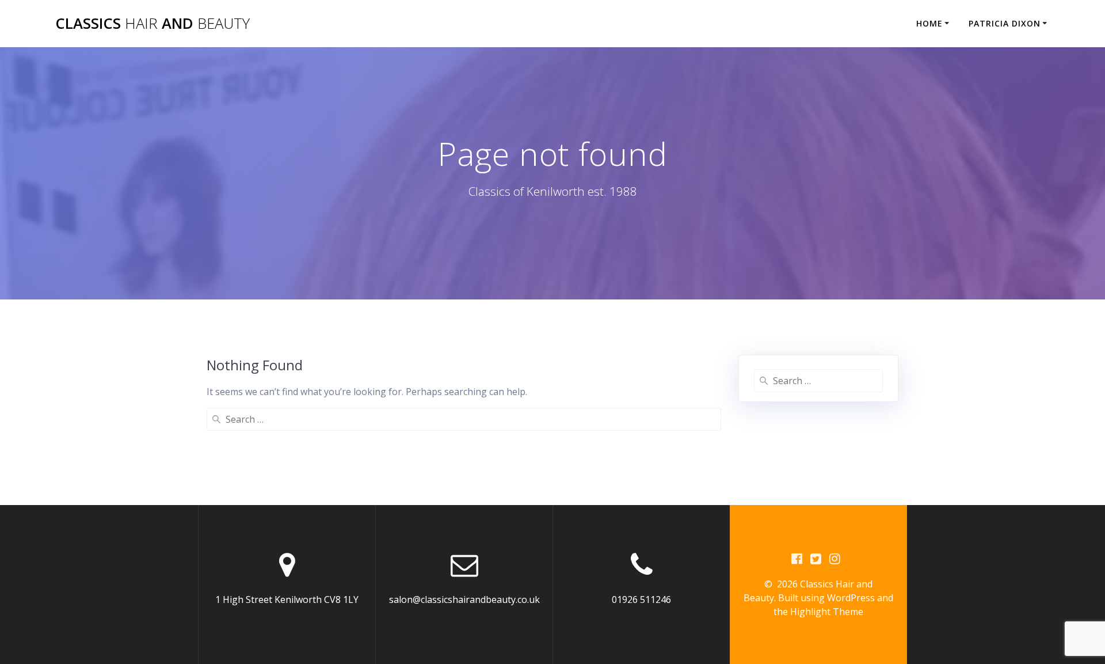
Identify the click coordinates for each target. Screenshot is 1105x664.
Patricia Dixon (1005, 23)
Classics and (152, 23)
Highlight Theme (826, 611)
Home (929, 23)
